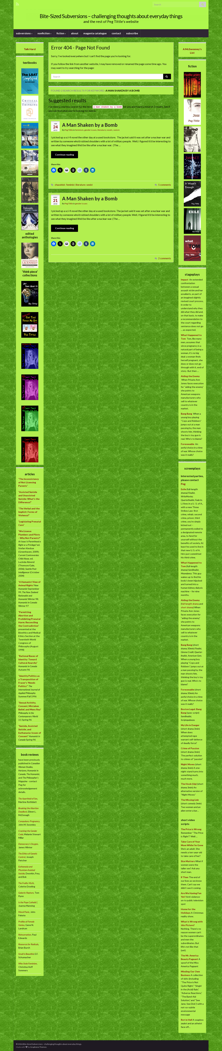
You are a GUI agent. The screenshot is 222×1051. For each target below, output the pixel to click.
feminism (79, 130)
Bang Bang (186, 413)
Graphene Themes (38, 1047)
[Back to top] (215, 1044)
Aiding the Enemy (190, 376)
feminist (70, 184)
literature (102, 130)
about (74, 33)
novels (109, 130)
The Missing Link (190, 799)
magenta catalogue (95, 33)
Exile (183, 489)
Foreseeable (187, 444)
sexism (116, 130)
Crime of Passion (190, 748)
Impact (184, 279)
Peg (183, 483)
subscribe (132, 33)
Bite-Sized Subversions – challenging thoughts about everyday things (111, 16)
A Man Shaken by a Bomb (90, 125)
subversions (23, 33)
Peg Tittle (69, 130)
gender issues (90, 130)
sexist (89, 184)
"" (28, 482)
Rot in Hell (186, 1019)
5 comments (164, 184)
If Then (184, 877)
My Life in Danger (190, 725)
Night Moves (188, 764)
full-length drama (190, 603)
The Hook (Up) (189, 783)
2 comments (164, 258)
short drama (187, 607)
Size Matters (188, 861)
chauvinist (60, 184)
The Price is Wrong (191, 829)
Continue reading (64, 154)
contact (116, 33)
